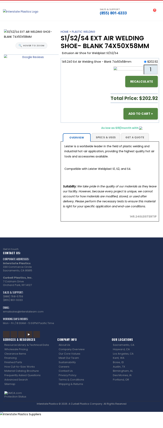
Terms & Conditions (71, 380)
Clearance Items (15, 354)
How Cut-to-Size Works (19, 367)
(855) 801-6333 (113, 13)
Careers (64, 367)
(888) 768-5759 (13, 296)
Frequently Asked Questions (22, 375)
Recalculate (141, 81)
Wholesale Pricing (16, 349)
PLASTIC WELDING (83, 32)
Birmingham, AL (123, 371)
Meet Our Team (69, 358)
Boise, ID (118, 362)
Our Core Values (69, 354)
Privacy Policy (67, 375)
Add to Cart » (140, 114)
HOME (65, 32)
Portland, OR (121, 380)
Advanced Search (16, 380)
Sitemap (9, 384)
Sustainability (67, 362)
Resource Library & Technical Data (26, 345)
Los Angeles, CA (123, 354)
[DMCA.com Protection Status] (81, 394)
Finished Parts (13, 362)
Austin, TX (119, 367)
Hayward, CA (121, 349)
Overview (76, 137)
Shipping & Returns (71, 384)
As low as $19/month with (120, 128)
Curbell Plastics (80, 403)
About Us (64, 345)
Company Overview (72, 349)
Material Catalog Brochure (21, 371)
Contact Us (66, 371)
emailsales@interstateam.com (23, 311)
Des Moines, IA (122, 375)
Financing (10, 358)
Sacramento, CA (123, 345)
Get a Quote (134, 137)
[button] (82, 12)
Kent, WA (118, 358)
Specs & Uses (106, 137)
